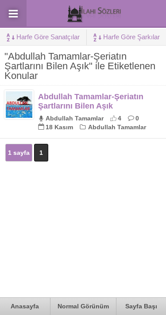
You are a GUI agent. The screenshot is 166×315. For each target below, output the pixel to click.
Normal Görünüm (83, 306)
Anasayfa (25, 306)
